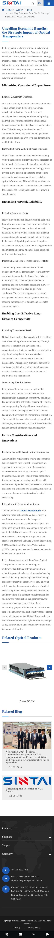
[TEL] (33, 934)
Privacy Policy (34, 928)
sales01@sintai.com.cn (28, 876)
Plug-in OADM (27, 701)
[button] (4, 667)
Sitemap (17, 928)
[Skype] (6, 934)
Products (7, 828)
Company (7, 853)
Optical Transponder (30, 510)
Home (9, 9)
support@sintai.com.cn (31, 880)
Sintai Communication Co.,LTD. (28, 921)
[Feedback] (47, 934)
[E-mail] (20, 934)
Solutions (7, 836)
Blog (29, 9)
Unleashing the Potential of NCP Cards (24, 790)
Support (19, 9)
